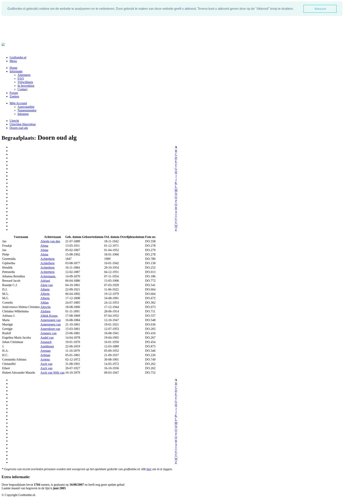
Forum (14, 93)
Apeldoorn (47, 346)
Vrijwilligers (25, 82)
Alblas (44, 302)
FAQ (21, 78)
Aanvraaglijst (26, 106)
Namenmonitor (27, 110)
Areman (45, 350)
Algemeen (24, 75)
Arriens (45, 359)
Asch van (46, 363)
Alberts (45, 289)
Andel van (47, 337)
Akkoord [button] (320, 8)
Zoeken (14, 96)
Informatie (16, 71)
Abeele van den (50, 241)
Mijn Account (18, 103)
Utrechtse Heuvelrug (23, 124)
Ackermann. (48, 276)
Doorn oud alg (19, 128)
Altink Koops (49, 315)
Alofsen (45, 311)
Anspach (46, 342)
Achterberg (47, 258)
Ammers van (48, 333)
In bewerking (26, 85)
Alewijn (45, 307)
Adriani (45, 280)
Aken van (46, 285)
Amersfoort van (50, 328)
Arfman (45, 355)
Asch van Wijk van (52, 372)
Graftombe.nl (18, 57)
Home (13, 67)
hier (149, 469)
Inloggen (23, 114)
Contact (22, 89)
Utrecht (14, 120)
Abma (44, 245)
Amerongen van (50, 320)
